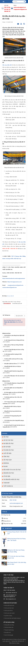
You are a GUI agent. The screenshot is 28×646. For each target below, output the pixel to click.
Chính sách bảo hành (9, 608)
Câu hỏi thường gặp (8, 635)
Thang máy (6, 483)
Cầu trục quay (7, 460)
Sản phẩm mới (7, 632)
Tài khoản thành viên (8, 627)
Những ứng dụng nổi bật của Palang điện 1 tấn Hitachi (16, 539)
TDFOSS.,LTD (21, 641)
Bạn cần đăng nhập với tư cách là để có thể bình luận (13, 322)
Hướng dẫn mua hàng (9, 625)
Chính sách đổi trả (8, 610)
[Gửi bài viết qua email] (18, 24)
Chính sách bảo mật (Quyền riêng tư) (12, 618)
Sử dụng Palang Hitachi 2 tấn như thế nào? (16, 532)
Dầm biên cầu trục (8, 473)
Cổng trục (6, 456)
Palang (5, 466)
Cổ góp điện (6, 476)
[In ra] (21, 24)
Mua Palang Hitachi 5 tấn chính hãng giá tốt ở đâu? (16, 563)
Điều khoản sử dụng (14, 643)
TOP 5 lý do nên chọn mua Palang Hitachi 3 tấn (15, 557)
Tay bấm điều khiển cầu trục (11, 479)
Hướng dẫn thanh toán (9, 605)
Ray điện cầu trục (8, 443)
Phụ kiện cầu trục (8, 450)
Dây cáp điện (6, 447)
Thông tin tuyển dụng (9, 630)
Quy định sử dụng (8, 615)
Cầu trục (6, 437)
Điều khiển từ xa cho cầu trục (12, 469)
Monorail (6, 463)
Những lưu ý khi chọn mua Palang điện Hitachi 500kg (15, 551)
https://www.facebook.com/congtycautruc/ (13, 278)
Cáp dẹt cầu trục (8, 440)
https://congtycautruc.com (14, 281)
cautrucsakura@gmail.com (16, 503)
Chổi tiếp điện (7, 453)
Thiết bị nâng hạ (8, 486)
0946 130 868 (13, 500)
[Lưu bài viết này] (24, 24)
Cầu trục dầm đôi (7, 65)
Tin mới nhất (8, 528)
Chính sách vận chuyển (9, 613)
